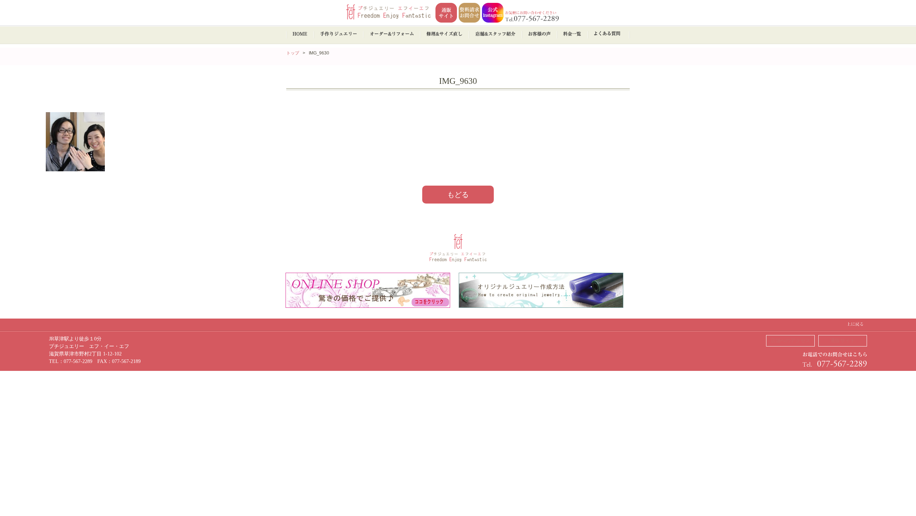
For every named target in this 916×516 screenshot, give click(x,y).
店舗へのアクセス (790, 340)
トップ (292, 53)
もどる (458, 195)
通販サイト (842, 340)
